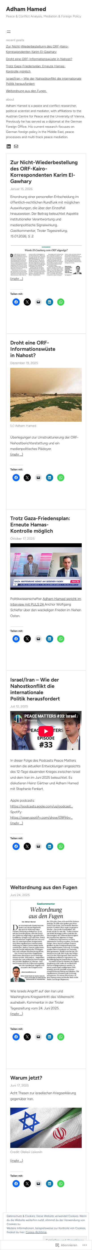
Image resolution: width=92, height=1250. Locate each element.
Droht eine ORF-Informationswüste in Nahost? (39, 59)
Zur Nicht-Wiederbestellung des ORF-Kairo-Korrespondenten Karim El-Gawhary (44, 171)
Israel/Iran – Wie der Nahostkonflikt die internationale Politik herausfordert (35, 689)
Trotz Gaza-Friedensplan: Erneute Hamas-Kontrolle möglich (40, 524)
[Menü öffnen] (8, 31)
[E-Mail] (16, 146)
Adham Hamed (26, 9)
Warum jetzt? (26, 1078)
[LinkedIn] (8, 146)
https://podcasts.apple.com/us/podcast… (41, 806)
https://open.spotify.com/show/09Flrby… (41, 817)
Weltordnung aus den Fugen (26, 91)
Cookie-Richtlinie (36, 1232)
